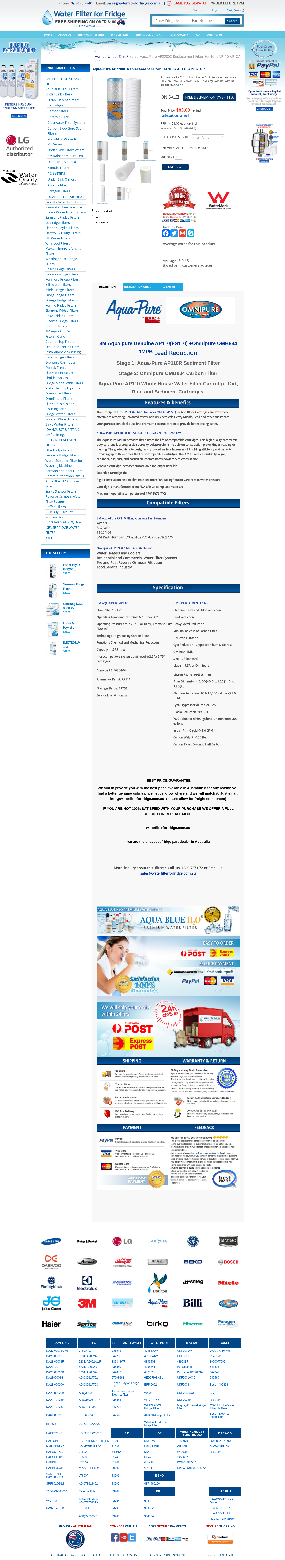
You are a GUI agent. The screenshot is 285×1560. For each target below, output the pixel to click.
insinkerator (54, 517)
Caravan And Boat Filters (63, 471)
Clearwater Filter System (66, 122)
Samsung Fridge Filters (62, 217)
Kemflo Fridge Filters (61, 305)
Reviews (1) (168, 287)
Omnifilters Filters (59, 398)
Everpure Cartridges (60, 362)
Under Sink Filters (58, 94)
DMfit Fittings (55, 434)
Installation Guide (137, 287)
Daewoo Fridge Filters (61, 274)
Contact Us (214, 34)
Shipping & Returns (91, 34)
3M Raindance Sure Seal (66, 156)
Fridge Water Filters (60, 414)
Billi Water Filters (58, 284)
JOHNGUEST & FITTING (62, 429)
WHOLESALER (119, 34)
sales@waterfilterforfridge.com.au (134, 3)
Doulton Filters (56, 326)
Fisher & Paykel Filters (62, 227)
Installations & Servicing (63, 352)
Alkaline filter (57, 185)
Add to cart (175, 167)
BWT (48, 537)
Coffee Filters (55, 506)
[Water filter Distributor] (84, 16)
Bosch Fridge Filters (60, 269)
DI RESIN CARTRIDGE (63, 162)
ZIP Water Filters (57, 238)
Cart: (230, 10)
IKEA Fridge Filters (59, 450)
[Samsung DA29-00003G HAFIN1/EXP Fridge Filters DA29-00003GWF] (52, 610)
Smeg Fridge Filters (59, 295)
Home (48, 34)
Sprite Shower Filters (61, 491)
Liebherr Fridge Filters (62, 455)
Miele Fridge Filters (59, 289)
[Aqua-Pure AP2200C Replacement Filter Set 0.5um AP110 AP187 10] (102, 142)
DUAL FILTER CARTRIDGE (66, 197)
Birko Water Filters (59, 424)
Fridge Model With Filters (64, 383)
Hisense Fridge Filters (61, 321)
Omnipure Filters (58, 393)
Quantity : (167, 157)
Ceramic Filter (58, 116)
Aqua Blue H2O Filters (62, 89)
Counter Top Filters (59, 341)
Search (232, 21)
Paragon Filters (59, 191)
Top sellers (56, 553)
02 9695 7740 (81, 3)
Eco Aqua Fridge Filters (62, 347)
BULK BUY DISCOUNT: (175, 137)
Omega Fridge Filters (61, 300)
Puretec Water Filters (61, 419)
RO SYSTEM (56, 173)
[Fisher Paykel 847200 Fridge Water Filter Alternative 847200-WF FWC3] (52, 571)
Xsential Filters (58, 167)
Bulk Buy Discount (59, 512)
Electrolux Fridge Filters (63, 233)
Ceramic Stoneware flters (64, 476)
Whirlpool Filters (57, 243)
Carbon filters (58, 111)
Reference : (168, 148)
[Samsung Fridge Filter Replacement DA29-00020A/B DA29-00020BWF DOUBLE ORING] (52, 590)
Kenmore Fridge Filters (62, 279)
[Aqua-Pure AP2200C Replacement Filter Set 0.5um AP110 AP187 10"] (124, 142)
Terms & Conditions (148, 34)
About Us (64, 34)
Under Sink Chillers (62, 179)
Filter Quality (178, 34)
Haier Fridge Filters (59, 357)
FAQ (197, 34)
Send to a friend (103, 211)
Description (107, 287)
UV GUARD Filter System (63, 522)
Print (97, 217)
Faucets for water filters (63, 202)
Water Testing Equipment (64, 388)
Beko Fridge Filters (59, 315)
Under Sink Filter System (66, 150)
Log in (216, 10)
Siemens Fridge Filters (62, 310)
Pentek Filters (55, 367)
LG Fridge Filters (57, 222)
